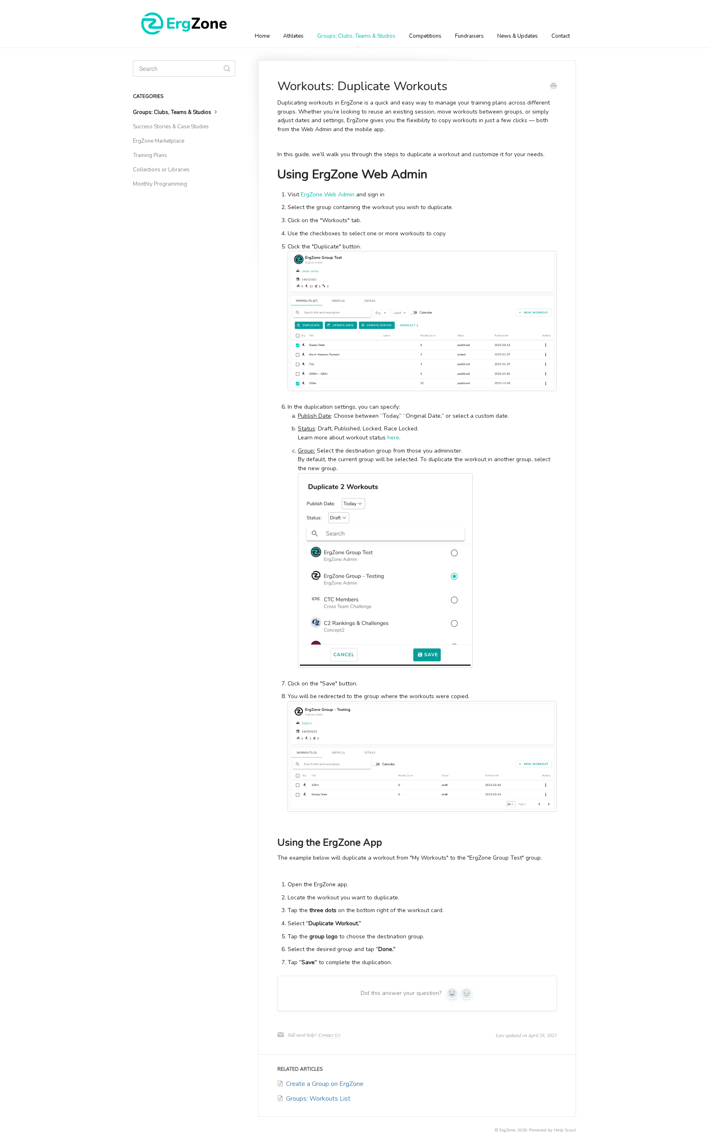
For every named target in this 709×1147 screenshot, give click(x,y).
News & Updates (517, 36)
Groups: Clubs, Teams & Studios (356, 36)
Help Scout (565, 1130)
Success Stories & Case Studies (171, 126)
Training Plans (150, 155)
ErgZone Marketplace (158, 141)
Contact (560, 36)
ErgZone (507, 1130)
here (393, 438)
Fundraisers (469, 36)
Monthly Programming (160, 184)
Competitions (425, 36)
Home (262, 36)
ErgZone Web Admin (327, 194)
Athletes (293, 36)
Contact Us (329, 1034)
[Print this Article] (553, 86)
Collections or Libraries (161, 169)
